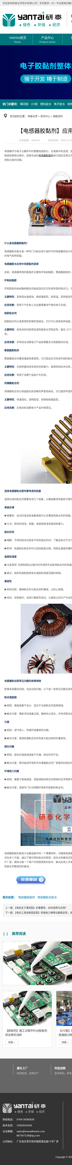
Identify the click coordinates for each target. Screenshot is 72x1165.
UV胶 (34, 104)
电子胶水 (59, 104)
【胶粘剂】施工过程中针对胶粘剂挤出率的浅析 (26, 1032)
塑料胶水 (45, 104)
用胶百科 (58, 116)
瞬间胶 (24, 104)
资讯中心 (45, 116)
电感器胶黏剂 (26, 897)
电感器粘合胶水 (47, 897)
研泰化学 (33, 116)
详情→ (11, 1042)
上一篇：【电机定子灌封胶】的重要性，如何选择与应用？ (36, 907)
